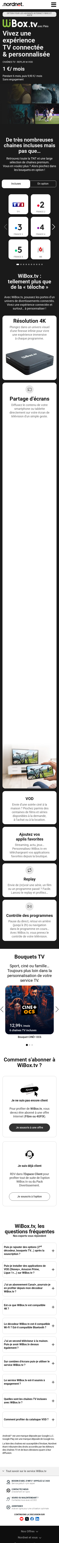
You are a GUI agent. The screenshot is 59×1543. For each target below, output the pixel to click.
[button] (53, 226)
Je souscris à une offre (29, 1127)
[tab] (16, 184)
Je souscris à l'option (29, 1196)
